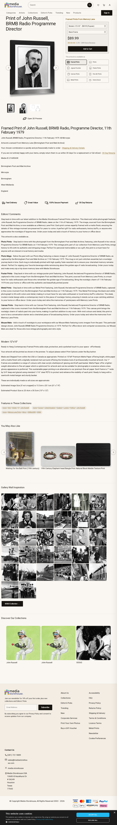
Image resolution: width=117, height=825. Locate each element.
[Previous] (8, 67)
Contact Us (9, 750)
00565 (39, 412)
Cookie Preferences (97, 738)
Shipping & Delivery (97, 713)
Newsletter (93, 733)
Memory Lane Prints (14, 412)
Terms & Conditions (97, 718)
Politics (72, 408)
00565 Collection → (12, 604)
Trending (59, 13)
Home (5, 408)
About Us (65, 693)
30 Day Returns (108, 153)
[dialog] (58, 817)
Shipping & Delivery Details (73, 148)
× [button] (114, 812)
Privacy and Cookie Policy (44, 819)
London (66, 408)
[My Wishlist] (98, 5)
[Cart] (104, 5)
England (59, 408)
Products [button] (77, 13)
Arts (9, 408)
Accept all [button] (93, 815)
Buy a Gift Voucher (69, 728)
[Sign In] (109, 5)
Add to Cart (87, 49)
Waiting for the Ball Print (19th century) (22, 468)
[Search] (89, 5)
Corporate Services (69, 718)
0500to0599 (32, 412)
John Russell (24, 408)
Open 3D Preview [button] (34, 118)
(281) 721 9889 (14, 755)
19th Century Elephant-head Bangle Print (58, 468)
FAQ (90, 698)
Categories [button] (11, 13)
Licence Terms (95, 723)
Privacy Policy (95, 703)
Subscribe (45, 707)
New (68, 13)
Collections (33, 13)
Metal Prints (94, 728)
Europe (40, 408)
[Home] (15, 5)
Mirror (24, 412)
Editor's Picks (46, 13)
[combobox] (58, 5)
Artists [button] (22, 13)
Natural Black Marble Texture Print (90, 468)
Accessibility (94, 693)
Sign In (106, 13)
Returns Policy (95, 708)
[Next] (55, 67)
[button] (40, 822)
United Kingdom (50, 408)
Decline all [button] (92, 820)
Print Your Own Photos (70, 723)
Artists (14, 408)
